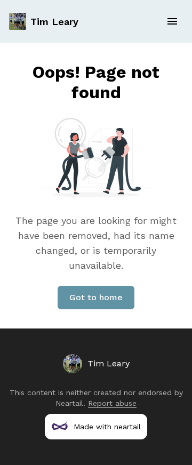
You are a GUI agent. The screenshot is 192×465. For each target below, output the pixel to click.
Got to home (96, 297)
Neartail (69, 403)
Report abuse (112, 403)
